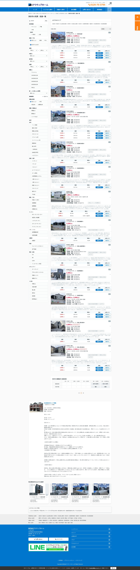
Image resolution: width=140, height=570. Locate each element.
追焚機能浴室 (35, 232)
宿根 (71, 220)
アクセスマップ (75, 543)
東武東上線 (76, 520)
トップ (35, 9)
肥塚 (66, 518)
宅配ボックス (35, 275)
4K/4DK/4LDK (35, 84)
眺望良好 (34, 143)
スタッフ (73, 532)
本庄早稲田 (61, 522)
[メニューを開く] (109, 9)
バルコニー (34, 167)
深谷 (72, 39)
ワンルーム (34, 72)
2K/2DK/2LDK (35, 78)
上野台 (71, 321)
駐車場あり (34, 299)
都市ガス (34, 191)
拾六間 (62, 518)
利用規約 (61, 560)
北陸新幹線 (66, 520)
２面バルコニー (35, 179)
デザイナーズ (35, 134)
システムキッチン (36, 220)
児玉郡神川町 (97, 23)
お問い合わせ (87, 9)
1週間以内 (40, 104)
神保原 (43, 522)
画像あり (34, 110)
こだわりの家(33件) (34, 510)
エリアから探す (47, 9)
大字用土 (80, 518)
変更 (46, 20)
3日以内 (33, 104)
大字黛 (75, 518)
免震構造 (34, 203)
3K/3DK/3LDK (35, 81)
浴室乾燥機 (34, 235)
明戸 (73, 254)
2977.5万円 (95, 383)
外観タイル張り (35, 199)
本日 (41, 101)
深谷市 (53, 23)
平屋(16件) (42, 510)
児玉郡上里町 (74, 23)
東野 (40, 518)
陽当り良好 (34, 128)
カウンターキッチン (36, 223)
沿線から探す (61, 9)
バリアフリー (35, 155)
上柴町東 (72, 244)
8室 (95, 386)
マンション (34, 26)
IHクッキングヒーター (37, 214)
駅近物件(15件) (61, 510)
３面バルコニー (35, 182)
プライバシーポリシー (69, 560)
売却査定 (99, 9)
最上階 (33, 289)
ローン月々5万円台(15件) (51, 510)
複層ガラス (34, 278)
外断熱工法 (34, 209)
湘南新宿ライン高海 (47, 520)
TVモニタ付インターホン (38, 272)
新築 (41, 40)
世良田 (75, 203)
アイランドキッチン (36, 226)
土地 (33, 29)
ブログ (73, 539)
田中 (71, 294)
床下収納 (34, 249)
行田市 (69, 23)
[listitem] (38, 494)
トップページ (74, 529)
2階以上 (34, 283)
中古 (45, 40)
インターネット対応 (36, 263)
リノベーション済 (36, 140)
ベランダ (34, 164)
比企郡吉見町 (63, 23)
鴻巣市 (91, 23)
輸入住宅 (34, 146)
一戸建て (34, 34)
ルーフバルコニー (36, 170)
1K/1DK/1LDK (35, 75)
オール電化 (34, 173)
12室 (105, 386)
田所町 (71, 166)
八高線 (71, 520)
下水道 (33, 194)
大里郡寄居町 (86, 23)
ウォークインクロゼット (37, 246)
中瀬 (71, 191)
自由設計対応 (35, 152)
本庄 (72, 279)
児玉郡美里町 (104, 23)
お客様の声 (74, 536)
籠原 (72, 42)
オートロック (35, 269)
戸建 (41, 26)
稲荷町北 (72, 111)
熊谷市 (57, 23)
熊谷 (72, 522)
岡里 (71, 269)
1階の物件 (34, 286)
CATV (33, 260)
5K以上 (33, 87)
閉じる (113, 568)
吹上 (54, 522)
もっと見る (105, 77)
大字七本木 (44, 518)
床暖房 (33, 240)
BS (32, 257)
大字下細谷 (70, 518)
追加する (107, 53)
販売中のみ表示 (35, 44)
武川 (73, 71)
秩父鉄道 (69, 71)
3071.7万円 (105, 383)
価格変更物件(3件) (70, 510)
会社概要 (73, 9)
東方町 (71, 86)
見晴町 (71, 61)
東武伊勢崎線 (70, 203)
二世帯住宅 (34, 149)
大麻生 (73, 96)
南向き (33, 292)
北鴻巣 (50, 522)
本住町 (71, 32)
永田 (73, 302)
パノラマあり (35, 116)
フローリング (35, 188)
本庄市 (80, 23)
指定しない (34, 40)
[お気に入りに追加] (47, 495)
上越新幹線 (60, 520)
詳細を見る (99, 53)
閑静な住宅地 (35, 131)
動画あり (34, 113)
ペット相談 (34, 125)
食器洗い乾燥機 (35, 217)
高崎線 (68, 39)
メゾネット (34, 160)
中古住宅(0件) (78, 510)
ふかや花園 (74, 304)
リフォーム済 (35, 137)
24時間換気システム (36, 176)
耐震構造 (34, 206)
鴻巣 (66, 522)
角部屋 (33, 296)
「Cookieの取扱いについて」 (94, 568)
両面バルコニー (35, 185)
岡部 (72, 40)
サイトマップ (79, 560)
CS (32, 254)
